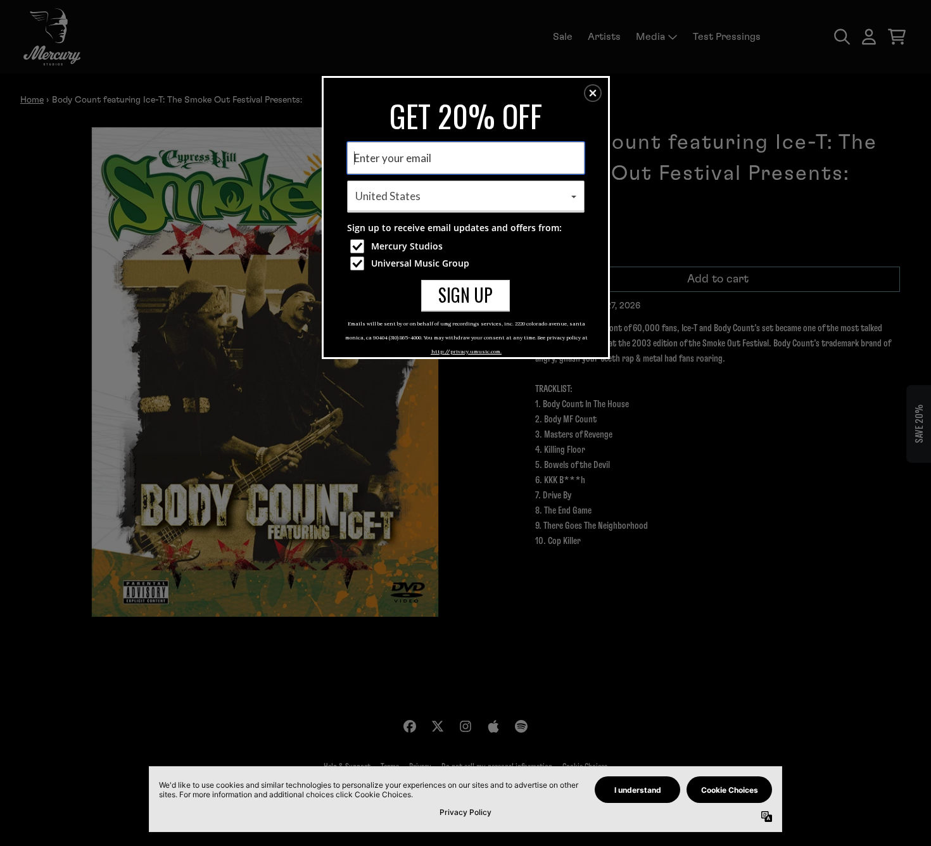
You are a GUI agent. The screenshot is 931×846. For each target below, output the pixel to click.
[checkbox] (467, 246)
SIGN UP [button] (465, 295)
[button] (592, 93)
